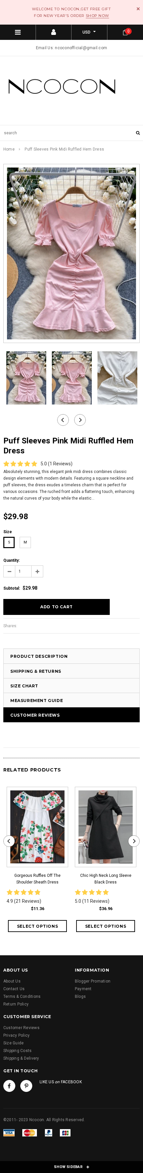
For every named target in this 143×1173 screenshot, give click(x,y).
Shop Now (97, 15)
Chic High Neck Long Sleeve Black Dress (105, 878)
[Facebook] (9, 1086)
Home (9, 149)
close (138, 8)
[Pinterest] (26, 1086)
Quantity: (11, 560)
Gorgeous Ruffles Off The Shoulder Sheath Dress (37, 878)
